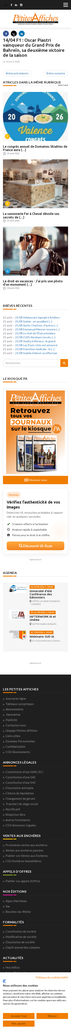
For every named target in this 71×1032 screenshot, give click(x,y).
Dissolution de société (20, 942)
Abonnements (14, 709)
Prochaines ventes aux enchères (27, 845)
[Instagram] (21, 5)
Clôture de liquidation (20, 793)
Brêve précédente (17, 73)
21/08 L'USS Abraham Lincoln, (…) (35, 337)
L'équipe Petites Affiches (21, 730)
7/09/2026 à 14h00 (42, 632)
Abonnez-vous (37, 480)
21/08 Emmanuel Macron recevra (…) (37, 329)
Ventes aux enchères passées (24, 850)
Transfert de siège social (22, 804)
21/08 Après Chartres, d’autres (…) (36, 325)
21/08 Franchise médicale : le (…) (35, 349)
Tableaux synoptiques (20, 704)
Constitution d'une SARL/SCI (24, 772)
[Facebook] (11, 5)
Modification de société (21, 936)
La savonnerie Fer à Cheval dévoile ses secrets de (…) (31, 215)
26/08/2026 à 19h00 (43, 587)
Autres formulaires (18, 820)
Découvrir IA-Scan (37, 546)
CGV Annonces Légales (21, 825)
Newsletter (13, 714)
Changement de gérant (20, 798)
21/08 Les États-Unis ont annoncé (36, 345)
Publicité (11, 720)
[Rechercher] (64, 363)
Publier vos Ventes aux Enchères (27, 855)
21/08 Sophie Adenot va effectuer (36, 353)
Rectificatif (13, 809)
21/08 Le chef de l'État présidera (35, 333)
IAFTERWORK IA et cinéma (43, 618)
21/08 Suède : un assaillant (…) (33, 321)
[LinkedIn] (16, 5)
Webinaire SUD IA (42, 636)
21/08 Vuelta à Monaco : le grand (35, 341)
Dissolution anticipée (20, 788)
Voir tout (63, 85)
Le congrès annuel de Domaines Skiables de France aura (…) (35, 148)
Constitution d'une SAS (21, 777)
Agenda (10, 573)
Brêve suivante (56, 73)
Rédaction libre (15, 814)
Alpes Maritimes (16, 901)
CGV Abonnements (18, 752)
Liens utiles (13, 736)
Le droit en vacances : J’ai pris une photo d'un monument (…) (33, 282)
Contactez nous (16, 725)
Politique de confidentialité (52, 977)
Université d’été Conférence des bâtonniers (41, 594)
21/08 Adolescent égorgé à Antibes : (38, 317)
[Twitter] (6, 5)
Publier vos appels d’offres (23, 881)
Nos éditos (13, 967)
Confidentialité (15, 746)
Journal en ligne (16, 698)
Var (8, 906)
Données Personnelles (20, 741)
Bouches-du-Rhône (18, 911)
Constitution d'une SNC (21, 782)
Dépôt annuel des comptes (23, 947)
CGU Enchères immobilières (23, 861)
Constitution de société (21, 931)
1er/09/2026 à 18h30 (43, 612)
